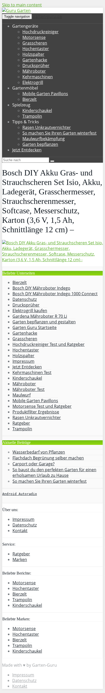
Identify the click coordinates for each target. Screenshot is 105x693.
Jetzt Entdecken (27, 150)
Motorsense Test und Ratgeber (42, 406)
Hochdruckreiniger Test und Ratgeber (48, 344)
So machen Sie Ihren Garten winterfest (59, 133)
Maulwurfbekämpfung (43, 138)
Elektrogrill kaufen (29, 310)
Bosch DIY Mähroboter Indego (41, 288)
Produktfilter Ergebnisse (35, 412)
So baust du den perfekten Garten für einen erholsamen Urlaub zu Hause (54, 472)
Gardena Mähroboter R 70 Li (39, 316)
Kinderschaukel (37, 110)
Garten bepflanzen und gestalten (44, 322)
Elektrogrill (32, 82)
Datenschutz (24, 299)
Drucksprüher (35, 65)
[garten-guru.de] (16, 10)
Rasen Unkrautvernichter (46, 127)
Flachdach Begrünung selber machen (48, 458)
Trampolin (32, 116)
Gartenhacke (34, 60)
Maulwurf (21, 395)
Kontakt (20, 530)
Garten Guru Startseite (34, 327)
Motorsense (34, 37)
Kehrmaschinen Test (31, 372)
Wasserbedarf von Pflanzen (38, 452)
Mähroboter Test (28, 389)
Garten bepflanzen (40, 144)
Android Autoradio (19, 494)
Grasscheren (34, 43)
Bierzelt (29, 99)
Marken (19, 559)
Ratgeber (21, 423)
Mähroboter (34, 71)
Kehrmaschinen (37, 77)
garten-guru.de (47, 16)
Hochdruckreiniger (40, 32)
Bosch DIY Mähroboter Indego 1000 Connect (55, 293)
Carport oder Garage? (33, 464)
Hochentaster (35, 48)
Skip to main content (22, 5)
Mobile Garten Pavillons (45, 93)
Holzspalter (33, 54)
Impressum (23, 361)
